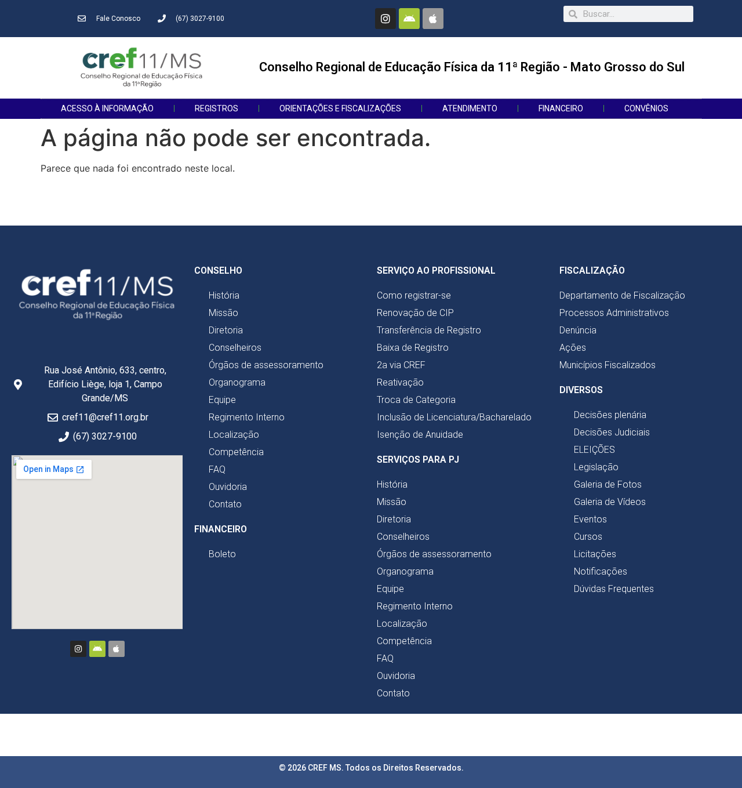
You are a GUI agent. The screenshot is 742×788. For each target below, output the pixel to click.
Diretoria (226, 330)
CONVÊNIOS (646, 108)
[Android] (409, 18)
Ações (572, 347)
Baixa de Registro (413, 347)
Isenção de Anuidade (420, 434)
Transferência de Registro (429, 330)
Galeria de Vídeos (610, 501)
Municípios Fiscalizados (607, 365)
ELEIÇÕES (594, 449)
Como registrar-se (414, 295)
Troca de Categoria (416, 399)
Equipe (222, 399)
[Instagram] (385, 18)
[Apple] (433, 18)
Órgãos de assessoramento (266, 365)
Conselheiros (235, 347)
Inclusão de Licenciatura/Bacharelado (454, 417)
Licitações (595, 554)
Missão (223, 312)
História (224, 295)
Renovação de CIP (415, 312)
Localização (234, 434)
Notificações (600, 571)
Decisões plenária (610, 414)
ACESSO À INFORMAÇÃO (107, 108)
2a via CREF (401, 365)
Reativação (400, 382)
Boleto (222, 554)
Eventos (590, 519)
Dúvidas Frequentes (614, 588)
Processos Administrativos (614, 312)
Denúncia (577, 330)
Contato (225, 504)
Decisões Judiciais (612, 432)
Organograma (237, 382)
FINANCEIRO (561, 108)
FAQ (217, 469)
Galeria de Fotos (608, 484)
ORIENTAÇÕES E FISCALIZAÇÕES (340, 108)
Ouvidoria (228, 486)
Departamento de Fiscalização (622, 295)
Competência (236, 451)
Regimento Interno (247, 417)
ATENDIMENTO (469, 108)
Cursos (588, 536)
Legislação (596, 467)
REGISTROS (216, 108)
